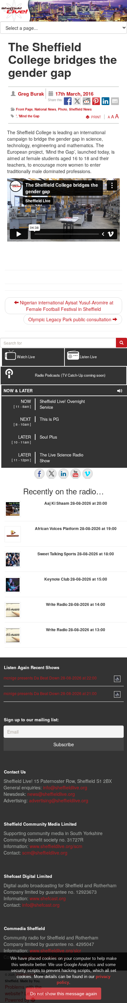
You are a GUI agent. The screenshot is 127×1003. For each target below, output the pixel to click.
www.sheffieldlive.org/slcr (55, 950)
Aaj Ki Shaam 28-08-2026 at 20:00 (75, 503)
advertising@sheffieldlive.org (58, 800)
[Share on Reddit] (87, 101)
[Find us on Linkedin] (63, 473)
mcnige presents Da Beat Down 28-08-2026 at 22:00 (50, 677)
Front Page (24, 109)
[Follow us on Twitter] (51, 473)
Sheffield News (80, 109)
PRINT (95, 117)
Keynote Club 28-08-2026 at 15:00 (75, 579)
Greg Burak (31, 93)
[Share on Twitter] (77, 101)
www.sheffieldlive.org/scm (56, 846)
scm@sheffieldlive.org (44, 852)
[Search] (121, 343)
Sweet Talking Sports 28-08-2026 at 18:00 (75, 554)
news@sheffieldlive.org (51, 794)
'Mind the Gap (29, 116)
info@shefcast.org (41, 905)
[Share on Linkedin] (105, 101)
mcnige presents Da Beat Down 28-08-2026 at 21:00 (50, 693)
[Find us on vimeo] (87, 473)
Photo (62, 109)
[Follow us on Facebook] (39, 473)
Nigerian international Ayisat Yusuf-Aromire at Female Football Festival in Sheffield (66, 305)
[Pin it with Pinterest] (96, 101)
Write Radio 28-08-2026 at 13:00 (75, 629)
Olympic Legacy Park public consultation (70, 319)
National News (45, 109)
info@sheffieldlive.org (65, 787)
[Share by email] (115, 101)
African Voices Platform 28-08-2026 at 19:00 (76, 528)
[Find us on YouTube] (75, 473)
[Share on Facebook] (68, 101)
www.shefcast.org (48, 898)
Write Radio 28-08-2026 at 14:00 (75, 604)
